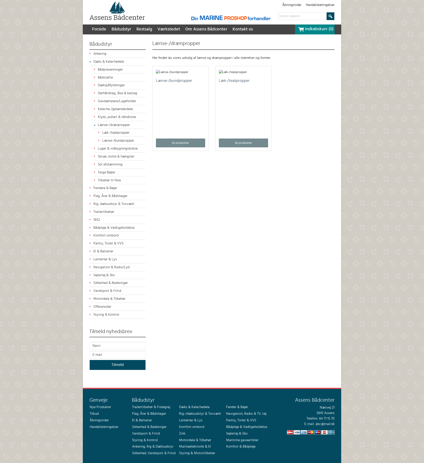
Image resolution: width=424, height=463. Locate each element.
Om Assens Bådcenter (206, 29)
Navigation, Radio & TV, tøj (246, 413)
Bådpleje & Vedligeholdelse (113, 227)
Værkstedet (168, 29)
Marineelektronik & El (195, 446)
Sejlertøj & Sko (104, 275)
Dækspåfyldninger (111, 85)
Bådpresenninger (110, 69)
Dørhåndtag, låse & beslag (117, 93)
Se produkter (180, 142)
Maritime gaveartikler (242, 440)
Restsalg (144, 29)
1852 (96, 219)
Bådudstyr (121, 29)
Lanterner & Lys (105, 259)
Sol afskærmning (110, 164)
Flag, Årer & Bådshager (110, 196)
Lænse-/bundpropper (118, 140)
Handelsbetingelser (320, 5)
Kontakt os (243, 29)
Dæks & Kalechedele (108, 61)
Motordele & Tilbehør (109, 298)
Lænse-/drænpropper (114, 125)
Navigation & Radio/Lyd (111, 267)
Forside (99, 29)
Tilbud (94, 413)
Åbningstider (291, 5)
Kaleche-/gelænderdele (115, 109)
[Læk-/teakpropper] (233, 71)
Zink (182, 433)
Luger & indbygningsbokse (118, 148)
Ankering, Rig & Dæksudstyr (152, 446)
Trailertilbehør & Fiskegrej (151, 407)
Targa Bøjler (106, 172)
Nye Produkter (100, 407)
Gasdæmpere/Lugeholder (117, 101)
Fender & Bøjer (237, 407)
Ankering (99, 53)
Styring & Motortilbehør (197, 453)
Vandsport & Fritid (107, 290)
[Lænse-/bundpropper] (172, 71)
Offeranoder (102, 306)
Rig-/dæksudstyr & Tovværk (200, 413)
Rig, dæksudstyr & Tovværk (113, 204)
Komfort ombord (106, 235)
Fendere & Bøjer (105, 188)
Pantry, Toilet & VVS (108, 243)
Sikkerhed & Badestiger (110, 283)
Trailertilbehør (103, 212)
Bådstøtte (105, 77)
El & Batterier (103, 251)
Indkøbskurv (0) (319, 29)
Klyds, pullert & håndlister (117, 117)
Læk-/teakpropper (115, 132)
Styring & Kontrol (106, 314)
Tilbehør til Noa (109, 180)
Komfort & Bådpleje (241, 446)
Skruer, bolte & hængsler (116, 156)
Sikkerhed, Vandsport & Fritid (154, 453)
